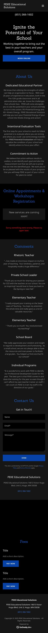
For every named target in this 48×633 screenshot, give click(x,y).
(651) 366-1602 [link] (24, 14)
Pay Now (11, 563)
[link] (18, 7)
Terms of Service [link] (25, 468)
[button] (43, 5)
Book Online (24, 58)
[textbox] (24, 417)
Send (24, 458)
